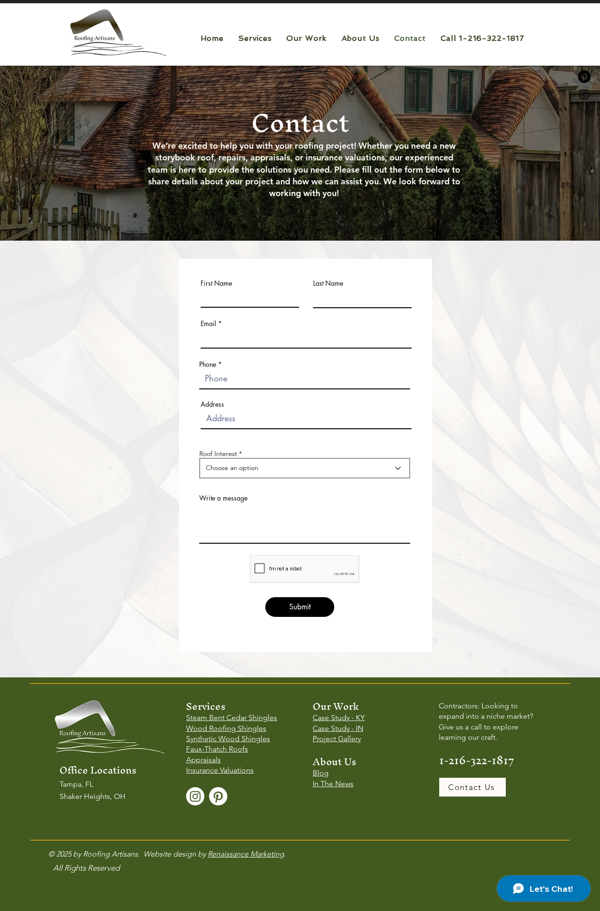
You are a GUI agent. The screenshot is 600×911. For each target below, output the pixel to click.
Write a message (223, 498)
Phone (207, 364)
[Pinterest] (218, 796)
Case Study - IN (338, 728)
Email (208, 323)
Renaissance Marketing (246, 854)
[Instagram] (584, 94)
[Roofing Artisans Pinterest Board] (584, 76)
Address (212, 404)
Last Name (328, 283)
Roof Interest (218, 453)
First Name (216, 283)
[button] (254, 38)
